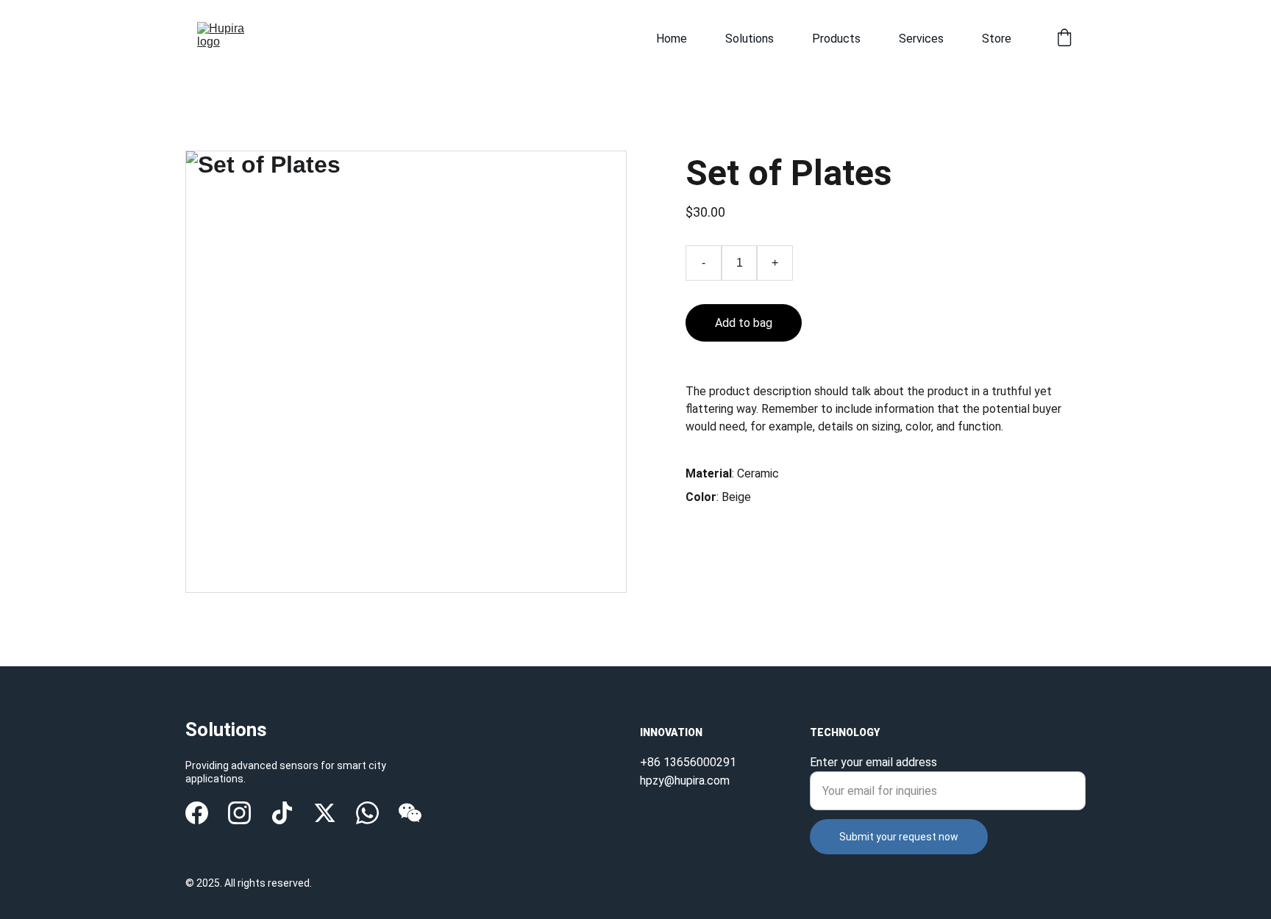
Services (921, 39)
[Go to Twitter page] (324, 812)
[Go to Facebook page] (196, 812)
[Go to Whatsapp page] (367, 812)
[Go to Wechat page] (410, 812)
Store (996, 39)
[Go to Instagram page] (239, 812)
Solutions (749, 39)
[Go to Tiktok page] (282, 812)
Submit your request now (898, 837)
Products (836, 39)
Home (671, 39)
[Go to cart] (1064, 39)
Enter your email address (873, 762)
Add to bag (743, 323)
